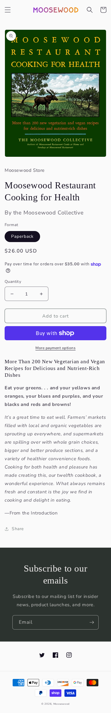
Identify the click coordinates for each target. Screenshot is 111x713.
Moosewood (61, 704)
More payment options (55, 347)
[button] (7, 10)
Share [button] (18, 529)
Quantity (13, 281)
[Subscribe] (91, 622)
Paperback (22, 236)
